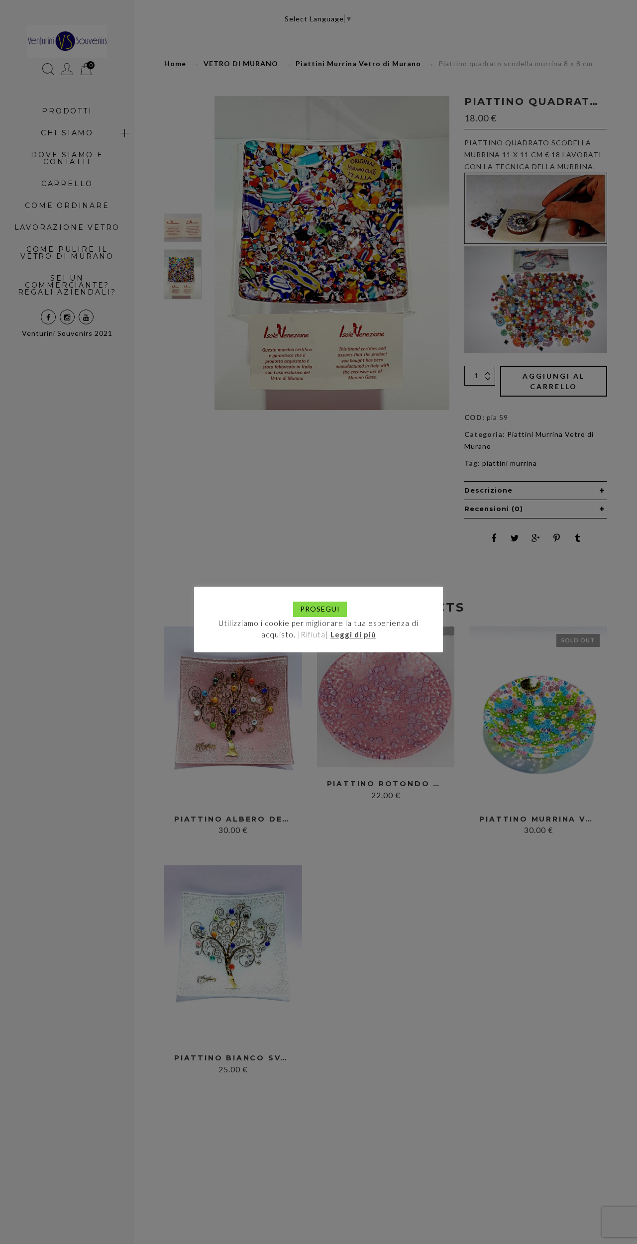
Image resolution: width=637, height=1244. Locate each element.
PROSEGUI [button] (320, 609)
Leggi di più (353, 634)
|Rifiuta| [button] (313, 634)
